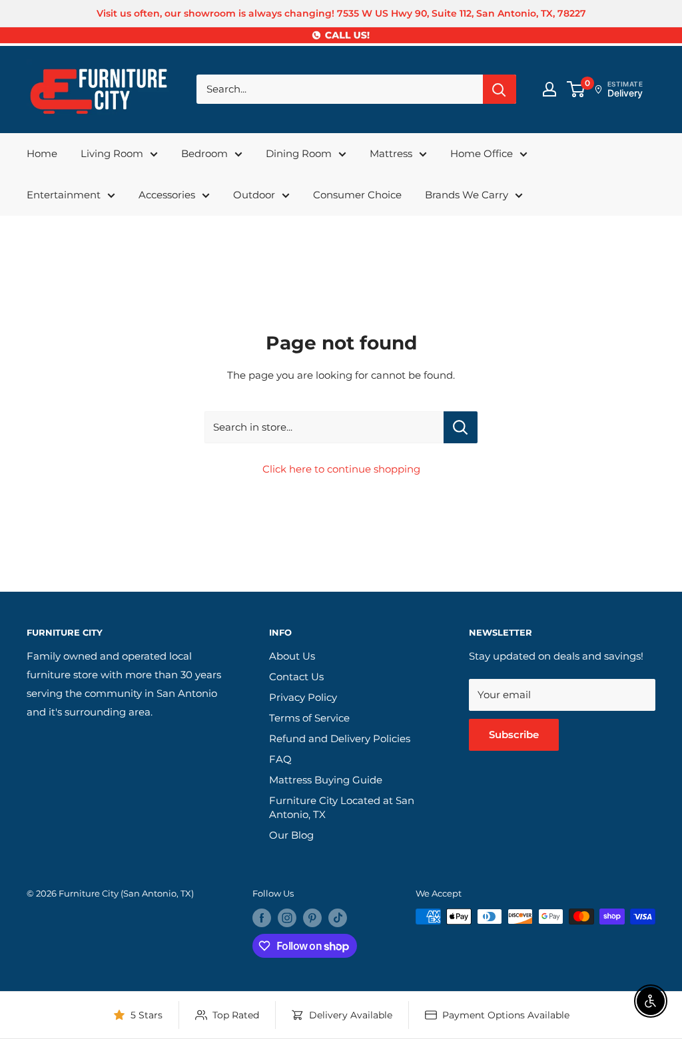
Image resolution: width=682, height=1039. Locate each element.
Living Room (112, 153)
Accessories (167, 194)
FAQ (280, 759)
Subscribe (514, 734)
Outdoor (254, 194)
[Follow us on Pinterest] (312, 918)
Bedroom (204, 153)
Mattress (391, 153)
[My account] (549, 89)
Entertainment (64, 194)
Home (42, 153)
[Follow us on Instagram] (287, 918)
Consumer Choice (357, 194)
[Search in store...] (461, 427)
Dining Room (299, 153)
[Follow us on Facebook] (261, 918)
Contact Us (296, 676)
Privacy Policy (303, 697)
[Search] (499, 89)
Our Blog (291, 835)
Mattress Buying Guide (325, 779)
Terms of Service (309, 718)
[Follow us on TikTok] (337, 918)
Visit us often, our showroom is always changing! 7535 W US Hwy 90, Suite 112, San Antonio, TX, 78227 (341, 13)
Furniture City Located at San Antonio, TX (341, 807)
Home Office (481, 153)
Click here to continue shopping (341, 469)
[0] (576, 89)
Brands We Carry (466, 194)
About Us (292, 656)
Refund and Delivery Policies (339, 738)
